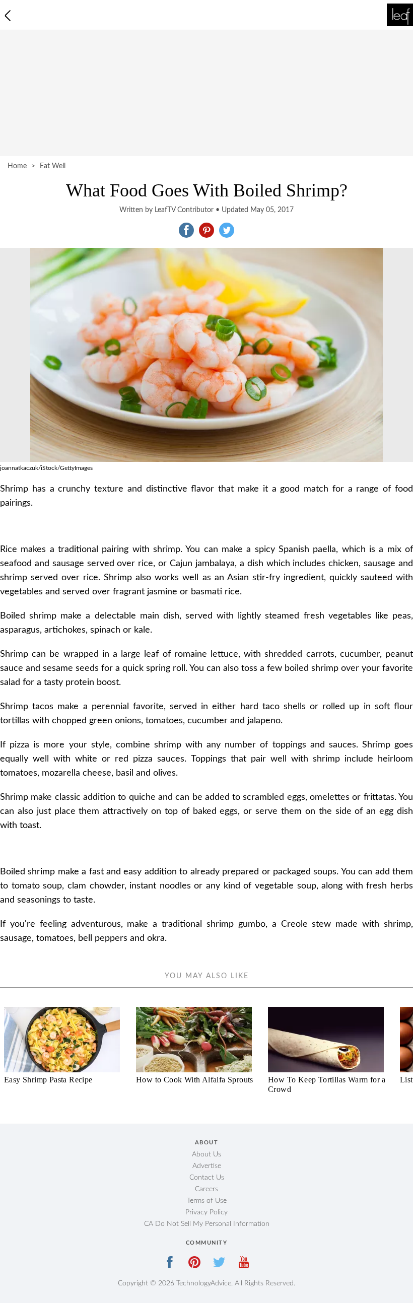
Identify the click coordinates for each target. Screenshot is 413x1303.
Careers (206, 1189)
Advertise (206, 1166)
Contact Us (206, 1177)
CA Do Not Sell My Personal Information (206, 1223)
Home (17, 166)
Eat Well (52, 166)
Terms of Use (207, 1200)
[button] (186, 230)
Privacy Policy (206, 1212)
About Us (206, 1154)
